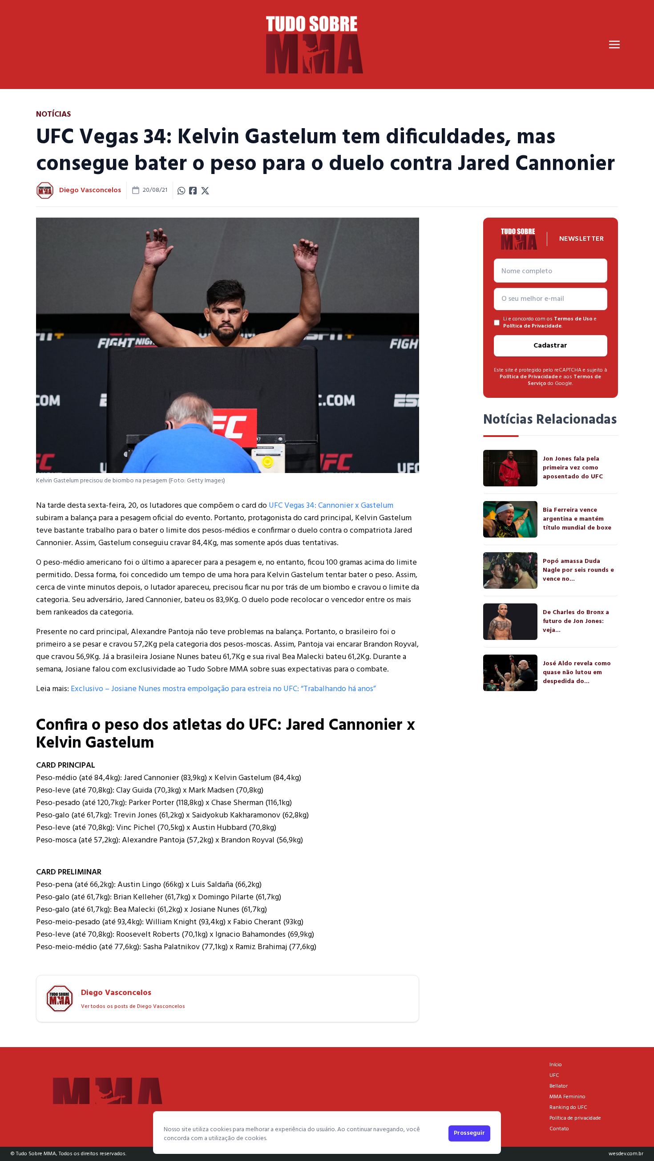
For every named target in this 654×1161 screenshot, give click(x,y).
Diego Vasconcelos (90, 190)
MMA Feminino (567, 1096)
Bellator (558, 1086)
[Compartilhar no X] (205, 190)
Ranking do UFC (568, 1107)
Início (555, 1064)
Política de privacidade (575, 1118)
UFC (554, 1075)
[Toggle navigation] (614, 44)
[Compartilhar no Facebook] (193, 190)
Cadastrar (550, 346)
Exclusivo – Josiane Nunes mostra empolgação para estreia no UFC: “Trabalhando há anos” (223, 689)
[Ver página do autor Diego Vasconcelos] (45, 190)
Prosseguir (469, 1133)
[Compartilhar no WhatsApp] (181, 190)
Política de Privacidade (532, 326)
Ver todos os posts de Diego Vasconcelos (133, 1006)
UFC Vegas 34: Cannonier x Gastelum (331, 505)
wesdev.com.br (626, 1153)
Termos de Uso (573, 319)
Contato (559, 1129)
